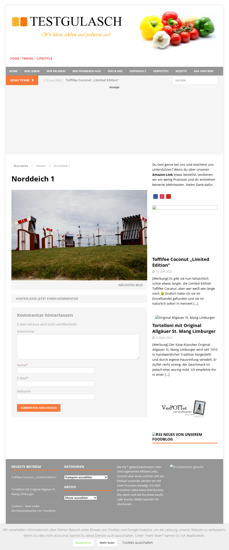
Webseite (24, 391)
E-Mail (21, 378)
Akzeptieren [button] (83, 543)
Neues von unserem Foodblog (177, 437)
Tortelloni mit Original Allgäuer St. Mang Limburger (184, 328)
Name (21, 365)
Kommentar (26, 331)
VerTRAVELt (137, 71)
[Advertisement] (114, 123)
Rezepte (181, 71)
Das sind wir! (203, 71)
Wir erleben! (56, 71)
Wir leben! (32, 71)
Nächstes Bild (130, 285)
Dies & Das (115, 71)
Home (13, 71)
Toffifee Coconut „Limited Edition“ (180, 262)
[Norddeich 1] (79, 278)
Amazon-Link (162, 174)
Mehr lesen (107, 543)
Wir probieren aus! (86, 71)
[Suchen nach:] (195, 80)
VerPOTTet (161, 71)
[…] (195, 303)
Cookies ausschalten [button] (138, 542)
